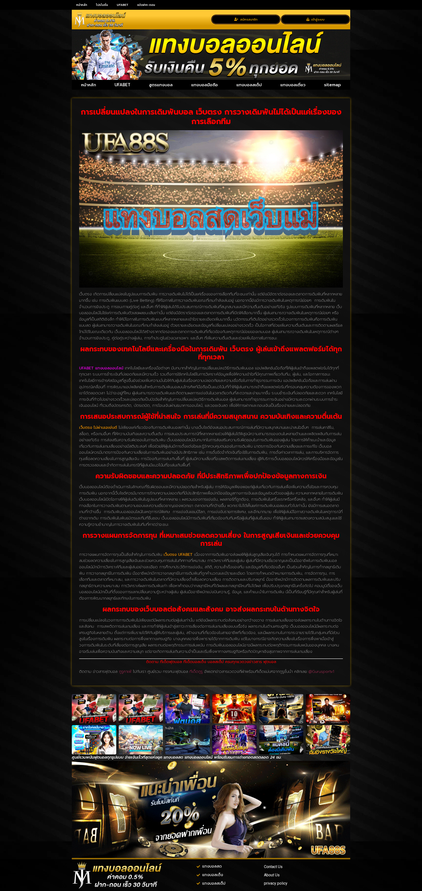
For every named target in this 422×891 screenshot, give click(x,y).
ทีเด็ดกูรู (196, 672)
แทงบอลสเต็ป (249, 85)
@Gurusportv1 (321, 672)
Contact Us (273, 866)
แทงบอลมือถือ (204, 85)
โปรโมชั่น (102, 5)
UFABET (122, 5)
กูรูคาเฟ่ (125, 672)
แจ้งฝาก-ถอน (146, 5)
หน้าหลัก (81, 5)
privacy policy (275, 883)
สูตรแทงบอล (161, 85)
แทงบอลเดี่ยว (293, 85)
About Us (272, 875)
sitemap (332, 85)
